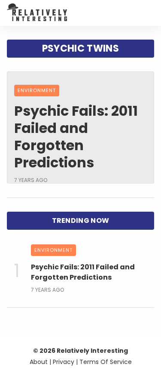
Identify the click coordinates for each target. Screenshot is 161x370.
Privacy (63, 362)
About (39, 362)
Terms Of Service (105, 362)
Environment (37, 90)
